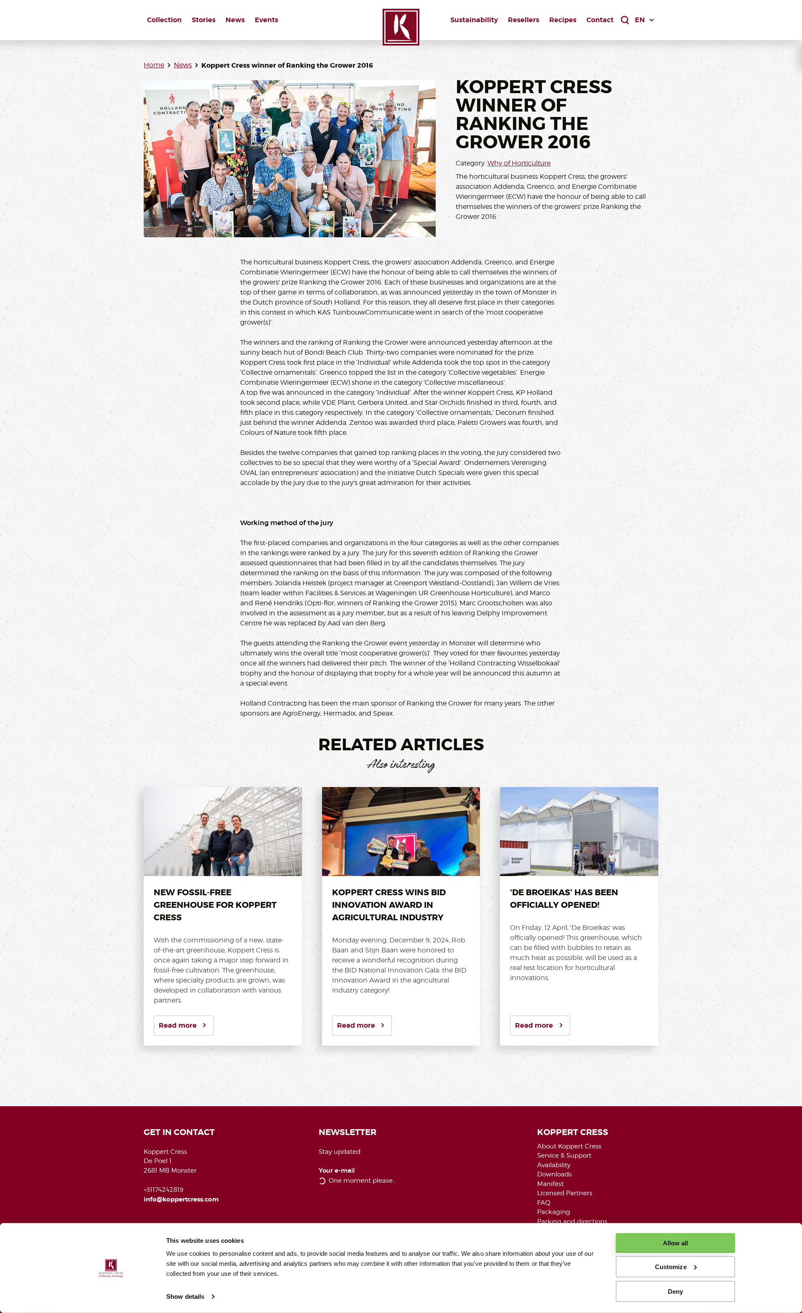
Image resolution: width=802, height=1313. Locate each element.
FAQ (543, 1202)
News (235, 19)
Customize (671, 1266)
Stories (204, 19)
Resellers (523, 19)
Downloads (554, 1174)
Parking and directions (572, 1221)
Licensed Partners (564, 1193)
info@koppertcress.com (181, 1199)
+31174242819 (163, 1190)
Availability (554, 1165)
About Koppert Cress (569, 1146)
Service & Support (564, 1155)
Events (266, 19)
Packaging (553, 1212)
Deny (675, 1291)
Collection (164, 19)
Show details (185, 1296)
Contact (600, 19)
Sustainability (474, 19)
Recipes (562, 19)
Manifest (550, 1184)
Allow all (675, 1243)
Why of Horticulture (519, 163)
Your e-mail (337, 1171)
